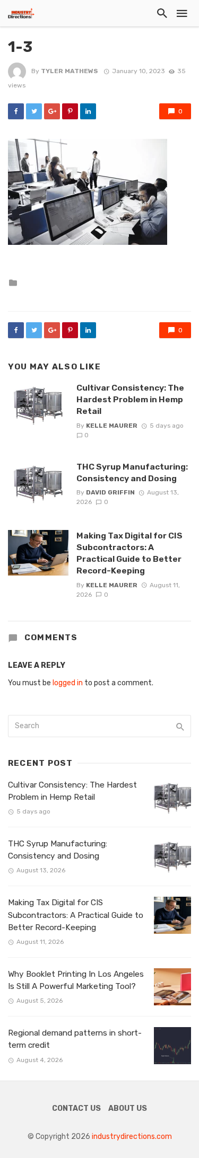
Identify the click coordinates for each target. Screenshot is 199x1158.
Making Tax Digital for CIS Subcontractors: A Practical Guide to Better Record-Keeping (129, 553)
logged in (68, 682)
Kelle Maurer (111, 425)
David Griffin (110, 492)
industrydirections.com (132, 1136)
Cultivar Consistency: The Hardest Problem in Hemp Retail (130, 399)
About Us (127, 1108)
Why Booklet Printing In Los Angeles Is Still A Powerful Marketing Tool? (76, 980)
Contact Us (76, 1108)
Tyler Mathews (69, 71)
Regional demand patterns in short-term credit (75, 1039)
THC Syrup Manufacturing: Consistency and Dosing (132, 472)
